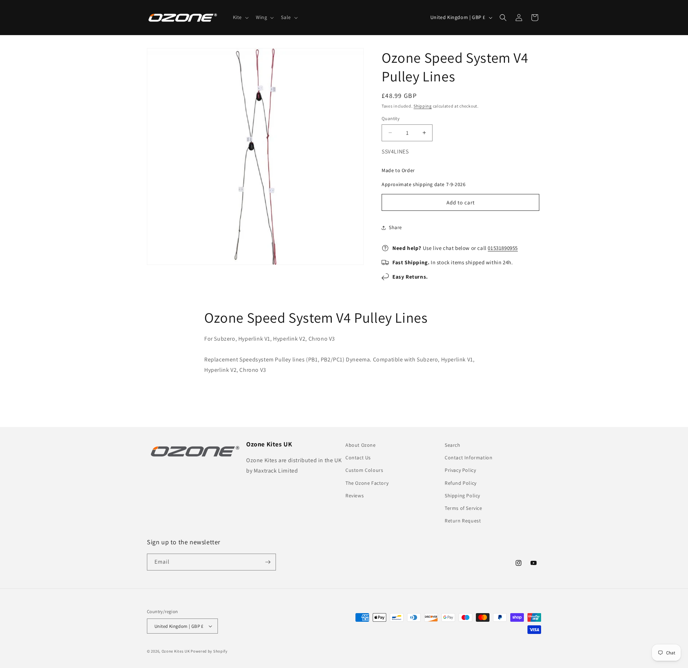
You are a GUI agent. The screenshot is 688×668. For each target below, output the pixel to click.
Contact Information (468, 457)
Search (452, 445)
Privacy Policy (460, 470)
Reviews (354, 495)
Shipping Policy (462, 495)
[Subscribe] (268, 562)
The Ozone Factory (366, 483)
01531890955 (503, 248)
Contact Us (358, 457)
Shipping (423, 106)
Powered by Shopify (209, 651)
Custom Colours (364, 470)
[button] (240, 17)
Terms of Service (463, 508)
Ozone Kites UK (176, 651)
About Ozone (360, 445)
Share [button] (395, 227)
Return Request (463, 520)
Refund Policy (461, 483)
